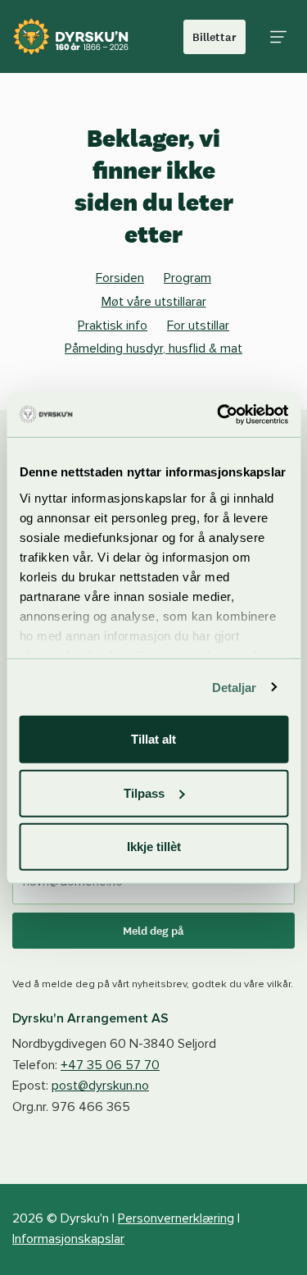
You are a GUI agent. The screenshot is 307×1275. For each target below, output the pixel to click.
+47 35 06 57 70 (110, 1065)
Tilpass (144, 792)
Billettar (214, 37)
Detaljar (234, 687)
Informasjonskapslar (68, 1239)
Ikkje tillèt (154, 847)
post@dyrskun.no (100, 1085)
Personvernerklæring (176, 1218)
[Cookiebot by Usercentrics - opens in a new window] (218, 414)
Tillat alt (153, 739)
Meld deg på (153, 930)
